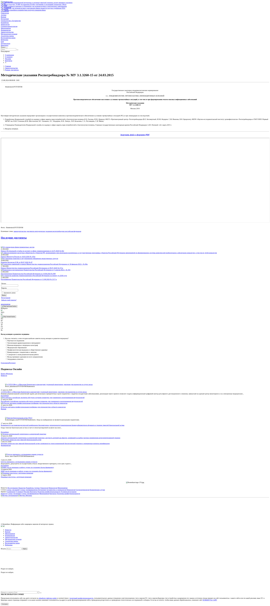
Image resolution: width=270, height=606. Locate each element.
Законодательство (7, 32)
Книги (3, 374)
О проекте (8, 57)
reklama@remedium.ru (158, 508)
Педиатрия (5, 19)
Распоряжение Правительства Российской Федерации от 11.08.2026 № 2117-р (29, 279)
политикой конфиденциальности (81, 598)
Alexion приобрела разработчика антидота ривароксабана (25, 10)
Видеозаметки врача (8, 38)
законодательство (20, 231)
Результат (12, 363)
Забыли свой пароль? (8, 300)
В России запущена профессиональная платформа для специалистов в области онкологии (33, 407)
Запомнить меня (9, 293)
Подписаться (5, 43)
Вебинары (4, 40)
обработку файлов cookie (48, 598)
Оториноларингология (9, 26)
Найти (25, 549)
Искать (3, 549)
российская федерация (73, 231)
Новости (4, 375)
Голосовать (5, 363)
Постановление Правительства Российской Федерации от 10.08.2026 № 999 (28, 274)
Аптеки (3, 15)
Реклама (8, 59)
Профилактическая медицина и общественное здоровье (27, 350)
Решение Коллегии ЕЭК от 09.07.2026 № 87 (16, 262)
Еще (2, 41)
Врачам (3, 17)
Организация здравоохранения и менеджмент (23, 343)
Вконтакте (4, 45)
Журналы (9, 374)
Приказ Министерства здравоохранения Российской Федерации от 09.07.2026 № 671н (32, 268)
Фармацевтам (6, 30)
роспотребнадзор (58, 231)
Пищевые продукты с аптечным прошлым (16, 477)
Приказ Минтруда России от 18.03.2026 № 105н (18, 257)
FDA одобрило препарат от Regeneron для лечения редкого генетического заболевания (35, 6)
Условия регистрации (68, 492)
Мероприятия (6, 28)
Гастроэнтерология (82, 490)
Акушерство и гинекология (56, 490)
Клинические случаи (97, 490)
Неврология (5, 24)
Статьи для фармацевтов (29, 490)
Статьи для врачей (13, 490)
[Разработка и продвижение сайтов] (2, 526)
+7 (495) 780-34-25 (130, 508)
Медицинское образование (17, 347)
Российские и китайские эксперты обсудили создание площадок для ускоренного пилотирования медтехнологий (42, 401)
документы (30, 231)
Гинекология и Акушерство (11, 21)
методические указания (43, 231)
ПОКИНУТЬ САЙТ (210, 600)
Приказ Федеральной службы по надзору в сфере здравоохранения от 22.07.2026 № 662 (32, 251)
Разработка (5, 23)
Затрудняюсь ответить (15, 359)
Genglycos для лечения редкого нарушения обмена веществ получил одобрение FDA (34, 8)
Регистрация (5, 298)
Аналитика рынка (7, 36)
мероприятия (5, 304)
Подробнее (5, 396)
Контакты (8, 61)
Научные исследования (15, 341)
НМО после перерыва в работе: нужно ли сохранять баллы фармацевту (26, 471)
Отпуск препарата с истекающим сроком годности (19, 462)
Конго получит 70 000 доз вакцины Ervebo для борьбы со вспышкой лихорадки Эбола (35, 4)
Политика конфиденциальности (49, 492)
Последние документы (14, 237)
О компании (9, 55)
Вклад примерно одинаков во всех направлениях (25, 357)
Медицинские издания (9, 34)
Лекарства (22, 488)
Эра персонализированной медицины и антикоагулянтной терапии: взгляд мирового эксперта (38, 2)
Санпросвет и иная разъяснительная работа (23, 354)
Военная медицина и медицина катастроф (22, 345)
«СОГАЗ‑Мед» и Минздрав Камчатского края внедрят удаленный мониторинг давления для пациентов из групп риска (44, 392)
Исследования (12, 488)
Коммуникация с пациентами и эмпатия (21, 352)
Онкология (5, 13)
